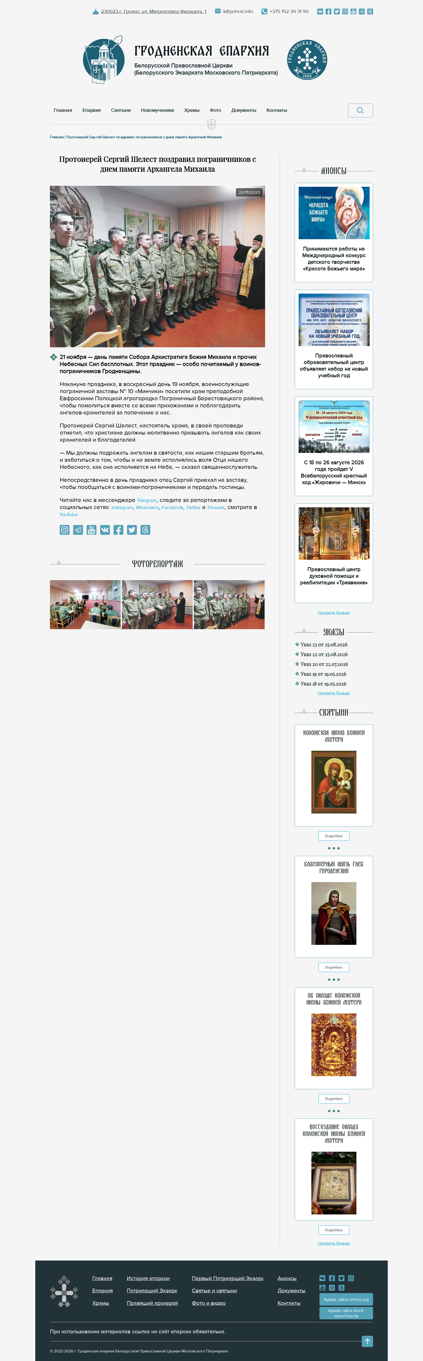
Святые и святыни (214, 1290)
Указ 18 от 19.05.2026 (323, 683)
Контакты (289, 1303)
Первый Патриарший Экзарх (228, 1278)
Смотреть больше (334, 612)
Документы (292, 1290)
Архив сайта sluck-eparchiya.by (346, 1313)
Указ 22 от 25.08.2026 (324, 654)
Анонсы (287, 1278)
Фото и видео (209, 1303)
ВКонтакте (147, 508)
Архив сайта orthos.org (346, 1299)
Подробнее (334, 836)
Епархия (102, 1290)
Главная (102, 1278)
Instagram (122, 508)
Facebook (172, 508)
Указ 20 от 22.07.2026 (324, 664)
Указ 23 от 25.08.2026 (324, 644)
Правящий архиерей (152, 1303)
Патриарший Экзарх (152, 1290)
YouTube (69, 515)
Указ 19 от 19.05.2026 (323, 673)
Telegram (147, 500)
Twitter (193, 508)
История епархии (148, 1278)
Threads (215, 508)
